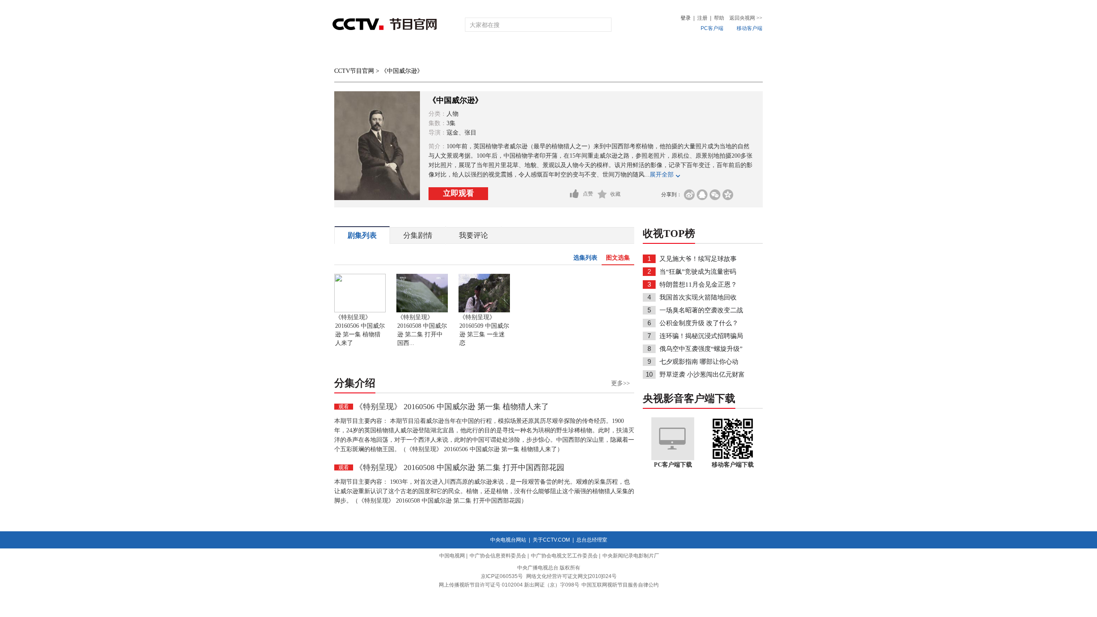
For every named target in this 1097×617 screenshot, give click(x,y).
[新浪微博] (689, 194)
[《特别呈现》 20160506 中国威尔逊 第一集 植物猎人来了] (360, 311)
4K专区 (604, 52)
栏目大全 (520, 52)
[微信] (715, 194)
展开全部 (662, 174)
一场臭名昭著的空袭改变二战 (701, 310)
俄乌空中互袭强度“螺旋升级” (701, 348)
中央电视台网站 (508, 540)
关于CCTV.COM (551, 540)
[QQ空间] (727, 194)
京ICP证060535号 (502, 576)
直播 (382, 52)
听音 (643, 52)
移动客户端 (749, 28)
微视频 (716, 52)
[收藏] (602, 194)
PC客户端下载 (673, 464)
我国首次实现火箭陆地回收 (698, 297)
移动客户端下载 (733, 464)
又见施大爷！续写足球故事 (698, 258)
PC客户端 (712, 28)
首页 (348, 52)
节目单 (421, 52)
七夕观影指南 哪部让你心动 (698, 361)
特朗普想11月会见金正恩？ (698, 284)
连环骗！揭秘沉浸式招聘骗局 (701, 335)
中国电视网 (452, 556)
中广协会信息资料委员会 (498, 556)
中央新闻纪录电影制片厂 (630, 556)
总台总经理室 (591, 540)
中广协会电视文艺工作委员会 (564, 556)
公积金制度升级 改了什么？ (698, 323)
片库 (567, 52)
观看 (344, 407)
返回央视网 (745, 18)
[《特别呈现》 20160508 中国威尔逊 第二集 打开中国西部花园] (422, 311)
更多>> (620, 383)
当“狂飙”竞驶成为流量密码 (697, 271)
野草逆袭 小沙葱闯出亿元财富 (702, 374)
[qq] (702, 194)
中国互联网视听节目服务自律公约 (620, 585)
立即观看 (458, 193)
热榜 (678, 52)
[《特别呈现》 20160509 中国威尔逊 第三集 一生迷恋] (484, 311)
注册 (702, 18)
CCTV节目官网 (354, 71)
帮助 (719, 18)
